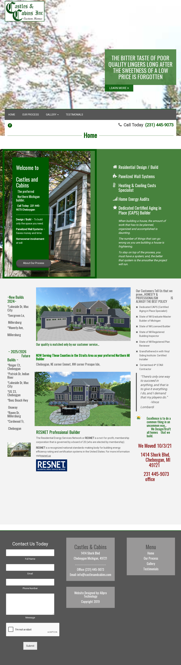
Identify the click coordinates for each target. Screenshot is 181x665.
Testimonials (74, 114)
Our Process (30, 114)
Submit (30, 645)
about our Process (33, 263)
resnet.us (45, 455)
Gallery (51, 114)
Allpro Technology (95, 595)
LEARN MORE (117, 88)
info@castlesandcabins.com (94, 574)
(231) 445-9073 (159, 124)
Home (11, 114)
